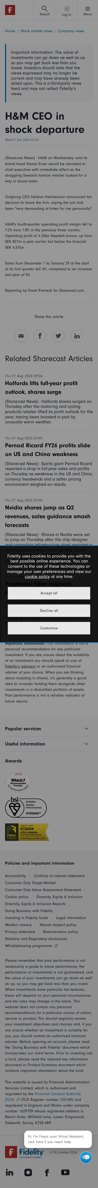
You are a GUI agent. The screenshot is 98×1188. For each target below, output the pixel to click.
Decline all (49, 610)
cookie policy (37, 576)
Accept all (49, 593)
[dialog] (49, 594)
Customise (49, 628)
